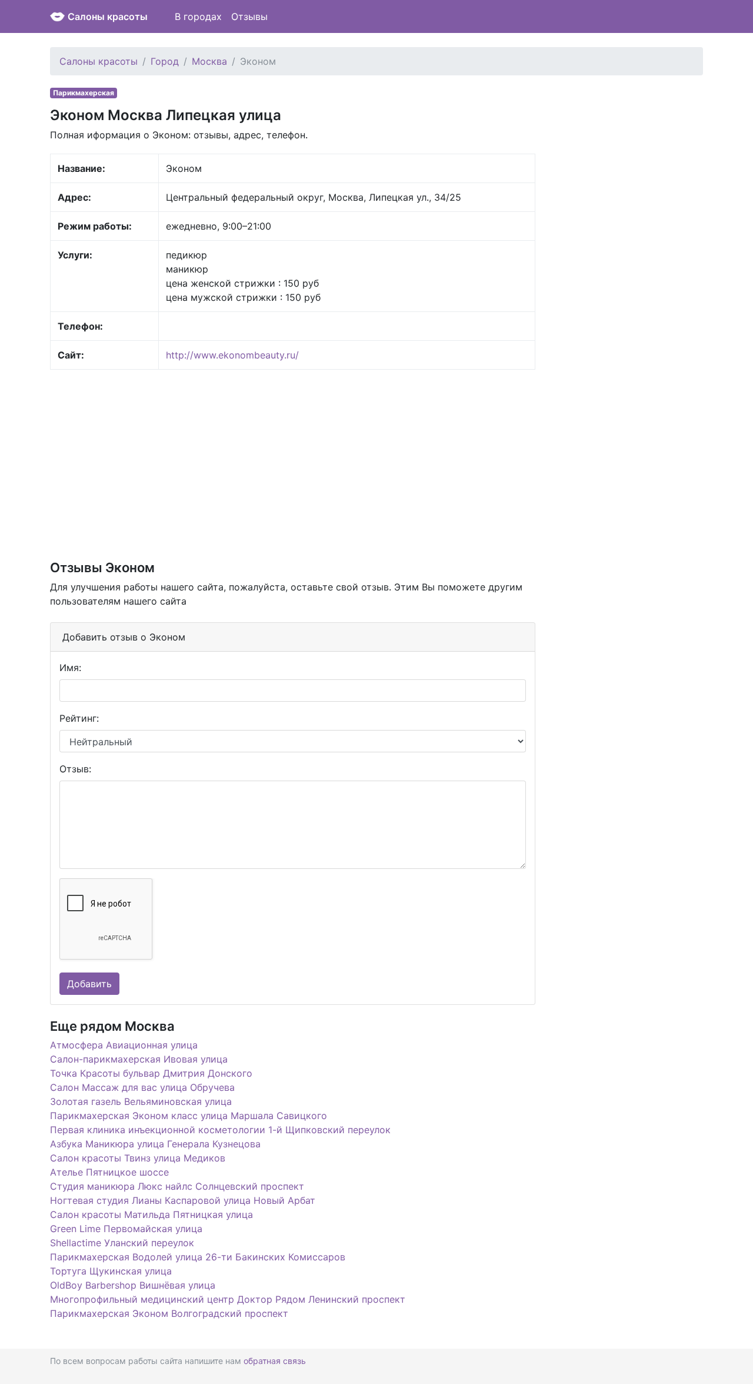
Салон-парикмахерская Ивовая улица (139, 1059)
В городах (198, 16)
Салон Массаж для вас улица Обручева (142, 1087)
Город (165, 61)
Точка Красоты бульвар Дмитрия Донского (151, 1073)
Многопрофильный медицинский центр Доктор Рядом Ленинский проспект (227, 1299)
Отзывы (249, 16)
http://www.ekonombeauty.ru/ (232, 355)
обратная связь (275, 1361)
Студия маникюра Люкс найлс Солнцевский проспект (177, 1186)
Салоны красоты (108, 16)
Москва (209, 61)
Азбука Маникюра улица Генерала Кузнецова (155, 1144)
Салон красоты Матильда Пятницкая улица (151, 1214)
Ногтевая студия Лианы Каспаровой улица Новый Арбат (182, 1200)
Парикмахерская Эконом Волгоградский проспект (169, 1313)
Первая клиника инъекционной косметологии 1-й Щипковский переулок (220, 1130)
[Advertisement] (292, 463)
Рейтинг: (79, 718)
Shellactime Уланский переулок (122, 1243)
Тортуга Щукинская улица (111, 1271)
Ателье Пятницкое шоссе (109, 1172)
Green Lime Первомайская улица (126, 1228)
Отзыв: (75, 769)
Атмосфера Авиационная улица (124, 1045)
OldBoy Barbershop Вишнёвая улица (132, 1285)
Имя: (70, 667)
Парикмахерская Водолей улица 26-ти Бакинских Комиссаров (197, 1257)
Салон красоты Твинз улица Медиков (137, 1158)
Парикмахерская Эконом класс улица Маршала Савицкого (188, 1115)
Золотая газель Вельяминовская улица (141, 1101)
